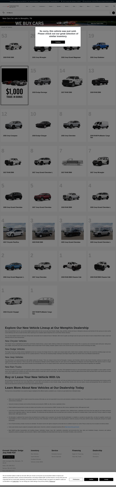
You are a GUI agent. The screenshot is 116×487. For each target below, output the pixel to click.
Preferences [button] (52, 481)
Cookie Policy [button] (15, 481)
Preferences (76, 479)
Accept (106, 479)
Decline (91, 479)
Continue (58, 42)
